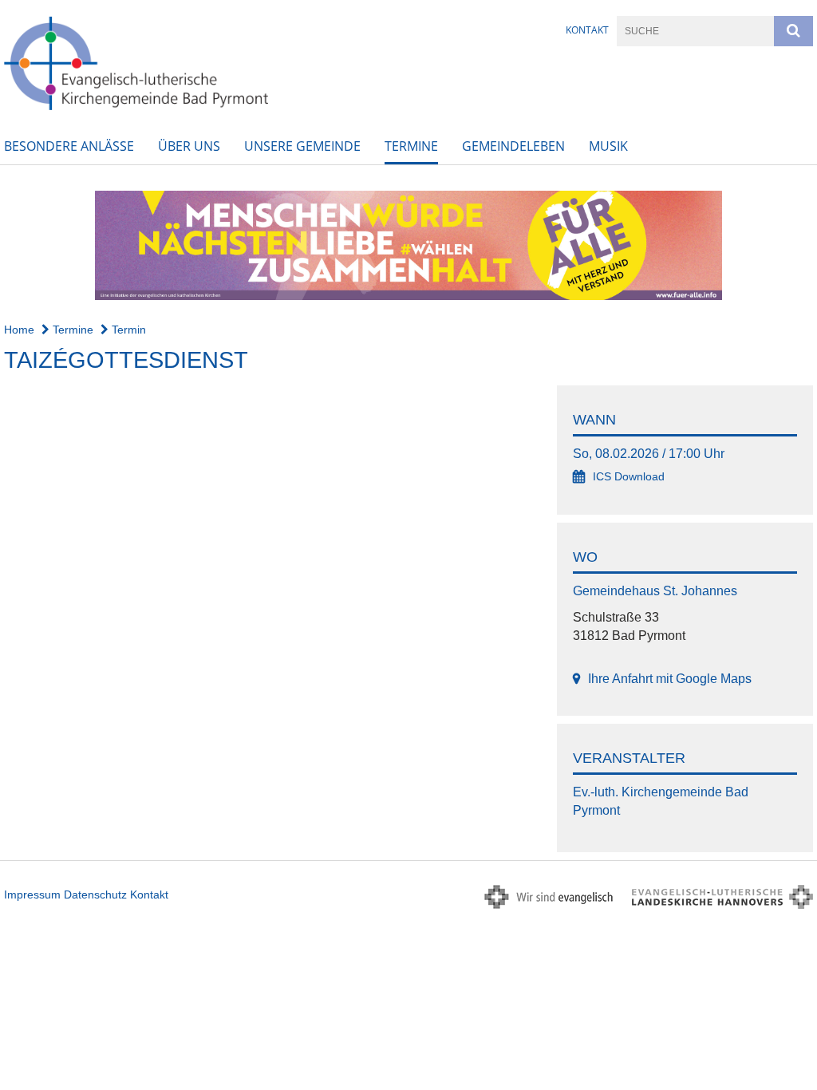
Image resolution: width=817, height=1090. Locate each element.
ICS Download (629, 477)
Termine (411, 146)
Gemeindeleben (513, 146)
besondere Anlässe (69, 146)
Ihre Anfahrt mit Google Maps (670, 678)
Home (19, 329)
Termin (127, 329)
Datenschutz (95, 894)
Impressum (32, 894)
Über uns (189, 146)
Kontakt (587, 30)
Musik (608, 146)
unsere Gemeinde (302, 146)
